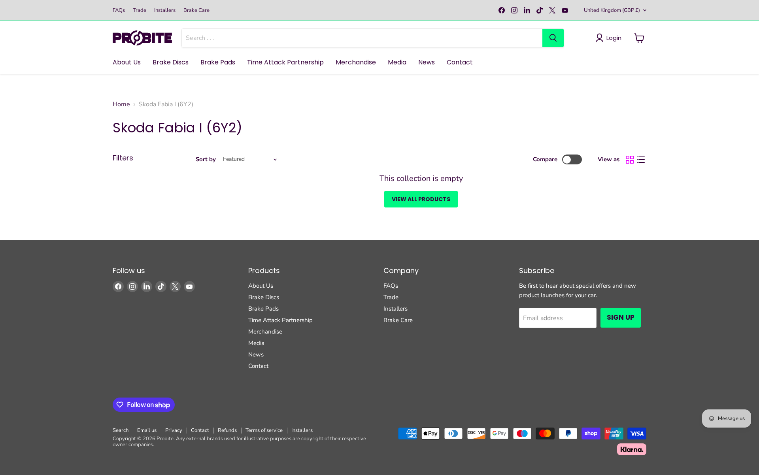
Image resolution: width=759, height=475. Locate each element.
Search (120, 430)
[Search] (553, 38)
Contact (460, 62)
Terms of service (264, 430)
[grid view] (629, 159)
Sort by (206, 159)
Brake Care (196, 10)
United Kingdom (612, 10)
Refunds (227, 430)
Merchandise (356, 62)
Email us (147, 430)
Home (121, 104)
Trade (139, 10)
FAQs (119, 10)
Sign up (620, 317)
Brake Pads (217, 62)
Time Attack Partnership (285, 62)
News (426, 62)
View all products (421, 199)
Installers (165, 10)
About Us (127, 62)
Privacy (173, 430)
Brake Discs (171, 62)
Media (397, 62)
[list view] (640, 159)
